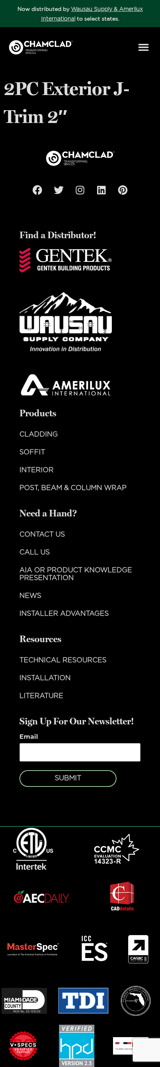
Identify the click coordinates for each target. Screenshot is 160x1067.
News (30, 595)
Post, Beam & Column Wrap (73, 488)
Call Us (34, 552)
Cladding (38, 434)
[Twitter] (58, 189)
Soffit (32, 452)
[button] (143, 47)
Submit (68, 778)
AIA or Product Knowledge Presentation (75, 574)
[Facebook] (37, 189)
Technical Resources (62, 660)
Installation (45, 678)
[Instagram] (80, 189)
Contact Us (42, 534)
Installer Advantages (64, 613)
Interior (36, 470)
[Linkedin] (101, 189)
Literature (41, 696)
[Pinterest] (122, 189)
